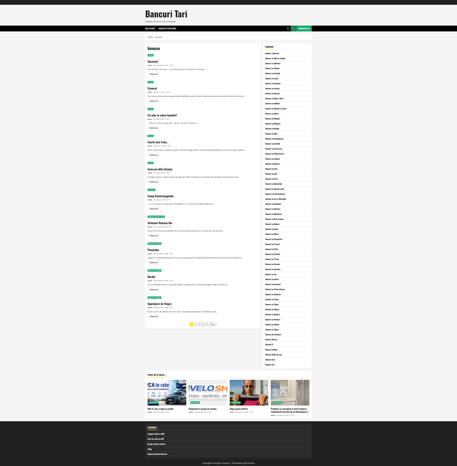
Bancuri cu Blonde (272, 128)
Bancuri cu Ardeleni (273, 83)
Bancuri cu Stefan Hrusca (275, 289)
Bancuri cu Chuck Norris (274, 153)
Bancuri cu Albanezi (272, 63)
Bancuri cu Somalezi (273, 284)
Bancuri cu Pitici (271, 249)
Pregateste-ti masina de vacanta (202, 408)
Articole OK (154, 402)
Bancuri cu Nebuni (272, 224)
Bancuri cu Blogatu (272, 118)
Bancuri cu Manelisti (273, 203)
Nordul (151, 276)
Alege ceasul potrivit (239, 408)
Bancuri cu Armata (272, 88)
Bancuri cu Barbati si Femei (275, 108)
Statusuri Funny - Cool (156, 217)
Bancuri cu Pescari (272, 244)
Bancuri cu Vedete (272, 324)
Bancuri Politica (271, 349)
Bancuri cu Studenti (273, 294)
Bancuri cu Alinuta (272, 68)
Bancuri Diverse (271, 339)
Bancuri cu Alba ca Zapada (275, 58)
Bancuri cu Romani (272, 264)
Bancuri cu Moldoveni (273, 214)
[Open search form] (288, 28)
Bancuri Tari (166, 13)
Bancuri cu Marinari (272, 208)
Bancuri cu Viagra (154, 244)
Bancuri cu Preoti (272, 259)
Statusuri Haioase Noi (160, 223)
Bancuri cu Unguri (272, 309)
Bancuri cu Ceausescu (273, 148)
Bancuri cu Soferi (272, 279)
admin (150, 65)
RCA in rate (150, 28)
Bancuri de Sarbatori (273, 334)
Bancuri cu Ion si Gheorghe (275, 198)
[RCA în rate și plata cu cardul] (167, 393)
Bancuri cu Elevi (271, 168)
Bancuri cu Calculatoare (274, 138)
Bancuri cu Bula (271, 133)
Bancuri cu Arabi (271, 78)
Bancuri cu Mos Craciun (274, 219)
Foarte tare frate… (158, 142)
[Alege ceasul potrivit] (249, 393)
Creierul (152, 88)
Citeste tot (154, 74)
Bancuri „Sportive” (272, 53)
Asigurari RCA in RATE (156, 433)
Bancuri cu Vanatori (272, 319)
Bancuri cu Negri (271, 229)
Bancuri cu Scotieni (272, 269)
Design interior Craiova (156, 444)
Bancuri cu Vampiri (272, 314)
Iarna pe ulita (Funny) (160, 169)
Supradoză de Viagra (159, 304)
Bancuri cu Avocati (272, 93)
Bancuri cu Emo (271, 173)
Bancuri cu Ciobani (272, 158)
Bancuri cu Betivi (271, 113)
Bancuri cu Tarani (271, 299)
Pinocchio (153, 250)
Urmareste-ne (304, 28)
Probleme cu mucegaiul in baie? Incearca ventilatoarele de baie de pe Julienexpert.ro (289, 410)
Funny (150, 55)
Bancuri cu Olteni (272, 234)
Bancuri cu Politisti (272, 254)
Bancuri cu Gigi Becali (273, 183)
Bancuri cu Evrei (271, 178)
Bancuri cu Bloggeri (273, 123)
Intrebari (151, 190)
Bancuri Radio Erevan (273, 354)
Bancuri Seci (270, 359)
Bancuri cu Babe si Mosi (274, 98)
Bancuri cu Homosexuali (274, 188)
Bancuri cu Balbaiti (272, 103)
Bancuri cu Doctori (272, 163)
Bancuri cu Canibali (272, 143)
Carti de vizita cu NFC (156, 438)
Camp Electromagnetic (161, 196)
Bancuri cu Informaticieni (275, 193)
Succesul (153, 61)
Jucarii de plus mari (167, 28)
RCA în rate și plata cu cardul (160, 408)
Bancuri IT (269, 344)
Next (213, 324)
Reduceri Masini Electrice (157, 454)
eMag (150, 449)
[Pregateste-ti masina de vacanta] (208, 393)
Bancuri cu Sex (271, 274)
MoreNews (237, 463)
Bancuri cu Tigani (271, 304)
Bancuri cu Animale (272, 73)
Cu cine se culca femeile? (162, 115)
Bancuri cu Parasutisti (273, 239)
